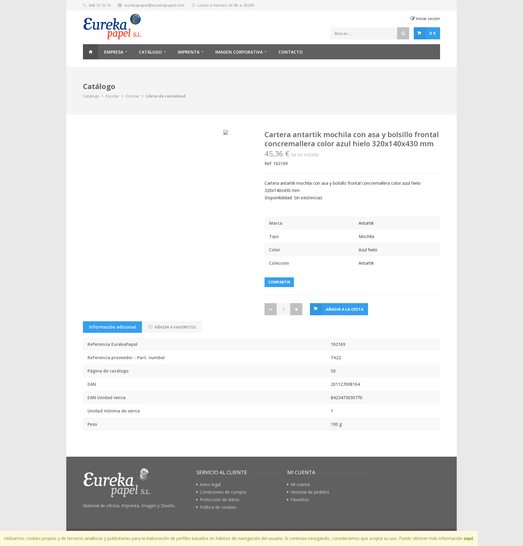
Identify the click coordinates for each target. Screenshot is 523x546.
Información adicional (112, 327)
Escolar (112, 96)
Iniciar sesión (427, 18)
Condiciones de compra (223, 492)
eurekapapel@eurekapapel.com (154, 5)
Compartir (279, 282)
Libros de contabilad (166, 96)
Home (90, 51)
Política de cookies (218, 507)
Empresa (113, 52)
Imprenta (188, 52)
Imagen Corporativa (239, 52)
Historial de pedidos (310, 492)
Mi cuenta (300, 484)
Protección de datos (219, 499)
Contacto (290, 52)
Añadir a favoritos (174, 327)
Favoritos (300, 499)
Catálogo (150, 52)
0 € (432, 33)
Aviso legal (210, 484)
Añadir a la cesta (344, 309)
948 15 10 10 (99, 5)
